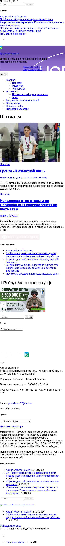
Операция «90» (14, 106)
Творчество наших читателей (22, 100)
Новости (17, 82)
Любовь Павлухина (11, 177)
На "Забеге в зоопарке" (13, 33)
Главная (10, 80)
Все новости (28, 505)
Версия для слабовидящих (22, 236)
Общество (18, 85)
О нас (15, 97)
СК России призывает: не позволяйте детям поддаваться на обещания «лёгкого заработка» (33, 255)
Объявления (13, 103)
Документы (13, 91)
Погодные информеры (32, 70)
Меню (4, 74)
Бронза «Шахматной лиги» (22, 171)
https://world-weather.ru (32, 67)
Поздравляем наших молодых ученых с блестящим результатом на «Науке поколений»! (29, 29)
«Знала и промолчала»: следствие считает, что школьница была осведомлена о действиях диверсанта (32, 268)
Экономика (18, 88)
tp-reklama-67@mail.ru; (20, 403)
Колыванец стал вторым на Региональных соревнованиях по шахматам (28, 205)
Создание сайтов (15, 542)
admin (3, 215)
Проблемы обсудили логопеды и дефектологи (26, 19)
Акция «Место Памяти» (13, 16)
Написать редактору (17, 108)
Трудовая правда (9, 53)
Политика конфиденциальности (30, 94)
